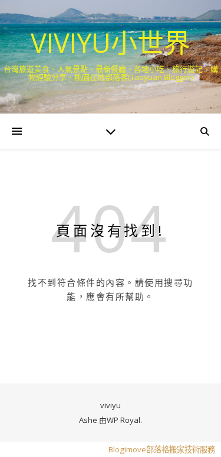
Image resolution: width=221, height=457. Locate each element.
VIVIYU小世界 (110, 42)
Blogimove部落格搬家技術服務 (161, 449)
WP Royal (123, 420)
